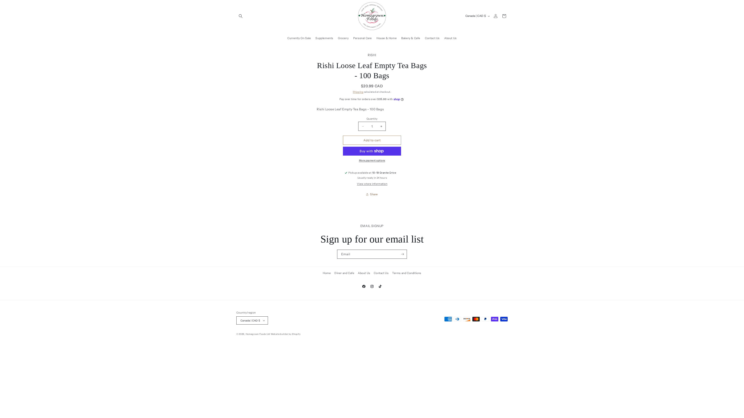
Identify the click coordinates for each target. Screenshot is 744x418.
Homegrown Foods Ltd (258, 334)
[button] (240, 16)
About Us (364, 273)
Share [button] (374, 194)
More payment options (372, 160)
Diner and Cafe (344, 273)
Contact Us (381, 273)
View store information (372, 184)
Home (327, 273)
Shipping (358, 91)
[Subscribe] (402, 254)
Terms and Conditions (406, 273)
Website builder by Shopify (286, 334)
